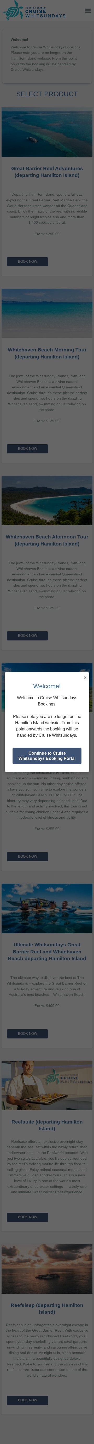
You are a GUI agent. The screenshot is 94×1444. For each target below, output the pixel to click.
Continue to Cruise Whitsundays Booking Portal (47, 756)
